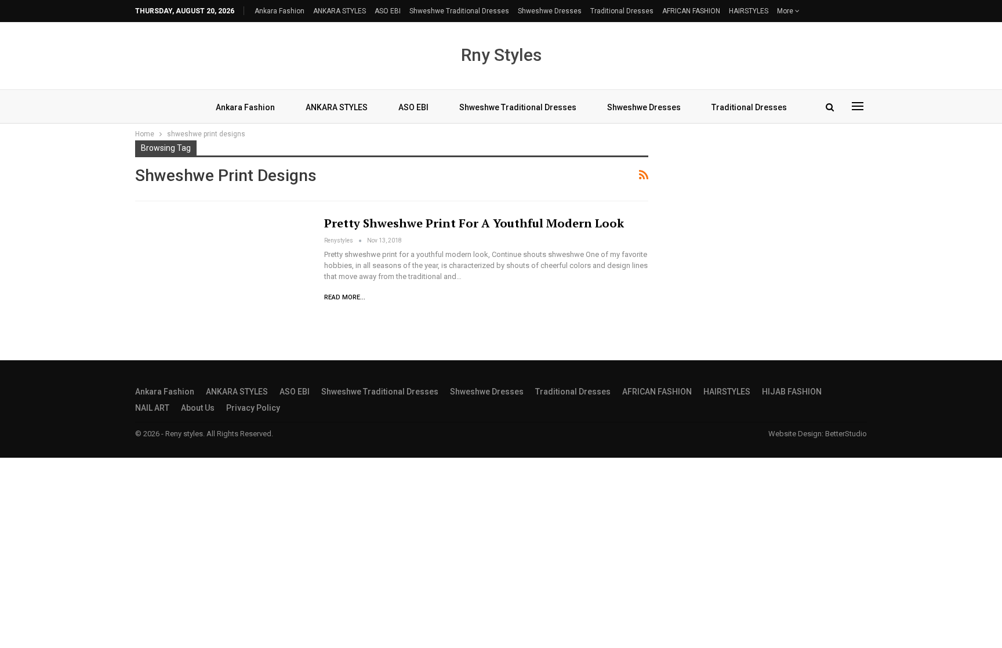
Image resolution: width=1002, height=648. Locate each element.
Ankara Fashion (279, 11)
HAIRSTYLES (748, 11)
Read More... (344, 297)
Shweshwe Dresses (550, 11)
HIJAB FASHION (792, 391)
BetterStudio (846, 433)
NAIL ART (152, 407)
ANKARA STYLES (339, 11)
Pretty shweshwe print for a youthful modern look (474, 223)
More (786, 11)
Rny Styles (501, 55)
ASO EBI (388, 11)
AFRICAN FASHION (691, 11)
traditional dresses (622, 11)
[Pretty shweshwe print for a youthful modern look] (222, 271)
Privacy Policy (253, 407)
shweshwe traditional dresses (459, 11)
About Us (198, 407)
